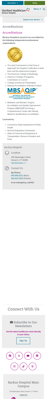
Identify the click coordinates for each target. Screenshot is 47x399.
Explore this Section (31, 20)
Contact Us (23, 395)
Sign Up (23, 341)
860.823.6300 (17, 178)
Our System (12, 3)
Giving (35, 3)
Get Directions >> (18, 163)
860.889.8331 (17, 176)
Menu (37, 9)
